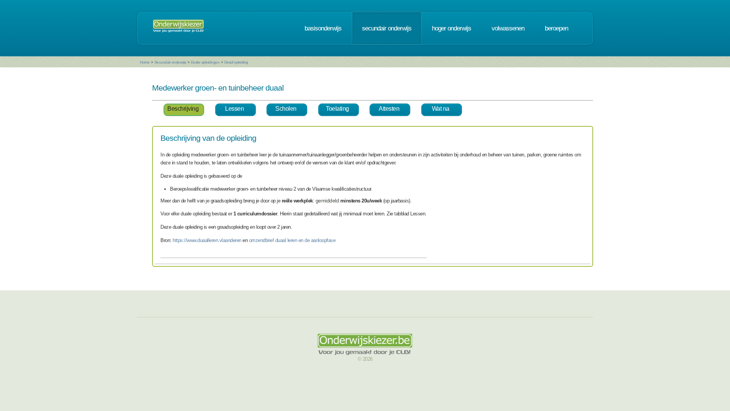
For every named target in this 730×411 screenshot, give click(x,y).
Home (144, 62)
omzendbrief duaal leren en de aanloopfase (292, 240)
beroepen (556, 28)
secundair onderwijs (386, 28)
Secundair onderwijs (170, 62)
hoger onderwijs (451, 28)
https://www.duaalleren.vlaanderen (207, 240)
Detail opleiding (236, 62)
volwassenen (508, 28)
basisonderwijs (323, 28)
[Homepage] (178, 28)
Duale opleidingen (205, 62)
